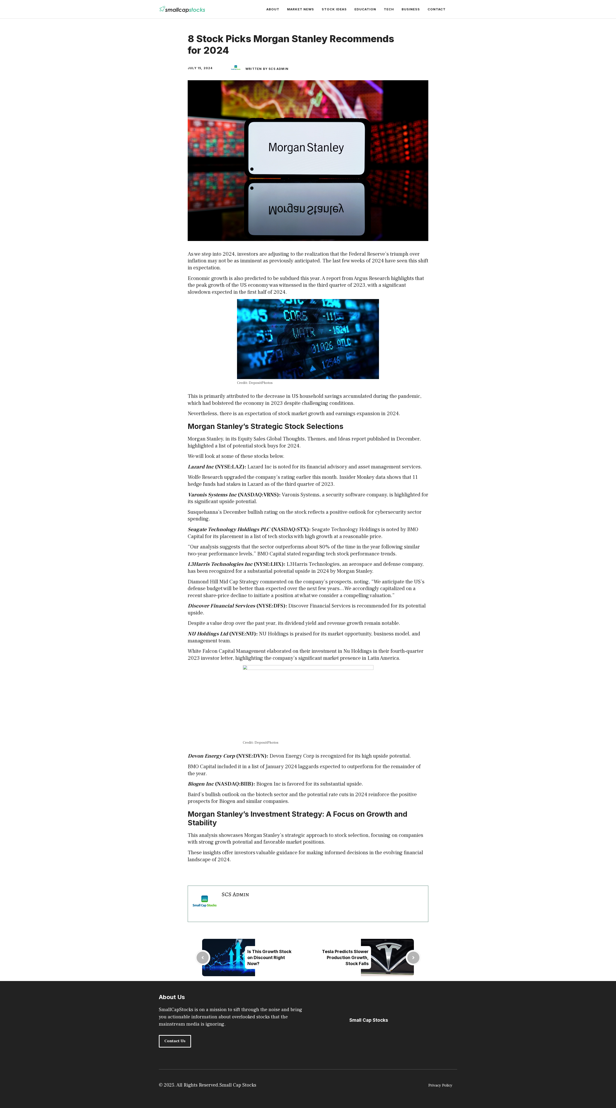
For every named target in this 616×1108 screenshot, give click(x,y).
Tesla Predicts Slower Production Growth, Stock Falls (345, 957)
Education (365, 9)
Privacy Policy (440, 1085)
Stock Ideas (334, 9)
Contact (437, 9)
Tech (389, 9)
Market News (300, 9)
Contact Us (175, 1041)
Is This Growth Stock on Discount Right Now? (269, 957)
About (272, 9)
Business (411, 9)
